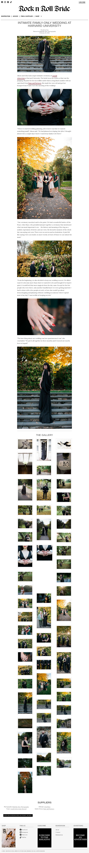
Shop (37, 16)
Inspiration (5, 16)
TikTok (24, 837)
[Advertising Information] (80, 838)
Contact (58, 832)
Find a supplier (27, 16)
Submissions (59, 835)
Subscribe (82, 2)
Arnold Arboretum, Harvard (18, 809)
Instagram (25, 832)
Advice (15, 16)
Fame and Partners (34, 83)
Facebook (24, 829)
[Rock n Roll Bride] (44, 8)
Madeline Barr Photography (47, 31)
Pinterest (24, 835)
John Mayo (47, 807)
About (57, 829)
